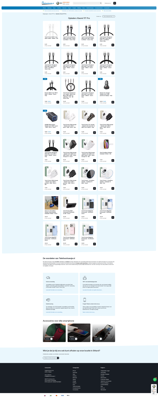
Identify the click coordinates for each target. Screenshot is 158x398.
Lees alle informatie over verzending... (54, 290)
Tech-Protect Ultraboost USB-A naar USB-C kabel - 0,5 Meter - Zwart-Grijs (87, 38)
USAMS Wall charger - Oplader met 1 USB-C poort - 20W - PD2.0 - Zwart (51, 126)
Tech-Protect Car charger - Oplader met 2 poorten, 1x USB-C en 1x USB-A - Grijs (88, 126)
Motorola (64, 7)
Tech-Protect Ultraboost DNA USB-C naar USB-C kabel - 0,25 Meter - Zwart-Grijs (106, 39)
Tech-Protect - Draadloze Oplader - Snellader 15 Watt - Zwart (87, 182)
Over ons (103, 388)
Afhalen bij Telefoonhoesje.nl (50, 357)
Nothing (79, 7)
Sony (84, 7)
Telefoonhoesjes (89, 7)
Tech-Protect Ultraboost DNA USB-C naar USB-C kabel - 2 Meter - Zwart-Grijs (87, 95)
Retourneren (103, 377)
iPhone (44, 7)
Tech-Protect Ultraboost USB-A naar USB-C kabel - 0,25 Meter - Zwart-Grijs (69, 38)
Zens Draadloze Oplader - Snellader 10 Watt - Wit (106, 153)
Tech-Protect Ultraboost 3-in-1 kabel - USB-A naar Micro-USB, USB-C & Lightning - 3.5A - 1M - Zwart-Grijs (69, 95)
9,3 (64, 3)
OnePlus (59, 7)
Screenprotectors (99, 7)
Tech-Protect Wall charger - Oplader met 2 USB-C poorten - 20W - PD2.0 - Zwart (69, 182)
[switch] (154, 393)
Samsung (49, 7)
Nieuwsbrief (103, 389)
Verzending (103, 372)
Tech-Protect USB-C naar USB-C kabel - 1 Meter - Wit (51, 37)
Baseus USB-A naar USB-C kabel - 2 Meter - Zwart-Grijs (51, 94)
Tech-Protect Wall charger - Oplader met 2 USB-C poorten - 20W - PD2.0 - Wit (51, 182)
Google (74, 7)
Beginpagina (45, 13)
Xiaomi (69, 7)
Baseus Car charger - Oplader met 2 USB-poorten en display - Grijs (106, 94)
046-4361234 (48, 374)
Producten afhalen (105, 379)
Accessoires (106, 7)
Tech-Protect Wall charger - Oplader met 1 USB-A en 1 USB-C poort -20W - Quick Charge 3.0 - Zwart (69, 154)
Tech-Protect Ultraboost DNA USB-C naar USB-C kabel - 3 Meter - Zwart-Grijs (51, 154)
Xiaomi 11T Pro (52, 13)
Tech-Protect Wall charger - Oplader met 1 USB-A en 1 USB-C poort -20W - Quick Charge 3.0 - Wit (88, 154)
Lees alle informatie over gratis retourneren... (92, 290)
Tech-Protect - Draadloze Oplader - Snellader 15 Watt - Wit (106, 182)
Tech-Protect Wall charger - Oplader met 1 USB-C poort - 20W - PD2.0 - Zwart (106, 126)
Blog (102, 386)
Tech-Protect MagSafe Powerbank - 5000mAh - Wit (106, 212)
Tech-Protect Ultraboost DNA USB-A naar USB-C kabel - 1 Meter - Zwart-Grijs (69, 67)
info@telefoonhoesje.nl (50, 376)
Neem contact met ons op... (89, 312)
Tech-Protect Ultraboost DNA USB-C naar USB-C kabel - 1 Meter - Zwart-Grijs (87, 67)
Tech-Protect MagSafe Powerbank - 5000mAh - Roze (69, 239)
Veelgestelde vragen (105, 370)
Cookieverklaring (104, 384)
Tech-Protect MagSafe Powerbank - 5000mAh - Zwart (87, 212)
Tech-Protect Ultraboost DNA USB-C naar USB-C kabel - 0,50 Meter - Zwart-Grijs (51, 67)
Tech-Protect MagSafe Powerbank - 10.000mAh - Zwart (87, 239)
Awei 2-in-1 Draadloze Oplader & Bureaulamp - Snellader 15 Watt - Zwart (51, 212)
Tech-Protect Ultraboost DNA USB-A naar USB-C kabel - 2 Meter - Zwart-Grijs (106, 67)
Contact (102, 376)
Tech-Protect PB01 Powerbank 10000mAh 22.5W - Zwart (68, 212)
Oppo (54, 7)
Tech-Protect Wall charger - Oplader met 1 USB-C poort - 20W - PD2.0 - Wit (69, 126)
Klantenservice (108, 3)
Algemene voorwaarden (106, 381)
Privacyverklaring (104, 382)
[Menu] (156, 385)
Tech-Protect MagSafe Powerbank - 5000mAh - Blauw (51, 239)
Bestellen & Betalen (105, 374)
